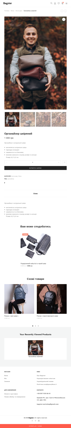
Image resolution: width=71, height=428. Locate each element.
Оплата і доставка (11, 394)
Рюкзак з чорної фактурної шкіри (47, 316)
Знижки (7, 381)
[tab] (35, 193)
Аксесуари (19, 11)
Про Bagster (41, 375)
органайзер (10, 179)
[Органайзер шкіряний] (4, 183)
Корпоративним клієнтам (46, 378)
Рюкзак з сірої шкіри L (11, 316)
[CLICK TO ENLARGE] (63, 19)
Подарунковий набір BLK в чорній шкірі (33, 263)
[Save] (65, 162)
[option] (35, 249)
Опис (35, 193)
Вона (12, 11)
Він (5, 378)
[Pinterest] (35, 421)
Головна (6, 11)
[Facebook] (32, 421)
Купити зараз (35, 168)
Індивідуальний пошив (45, 381)
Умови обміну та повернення (14, 397)
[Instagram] (39, 421)
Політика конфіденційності (47, 384)
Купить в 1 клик (35, 426)
